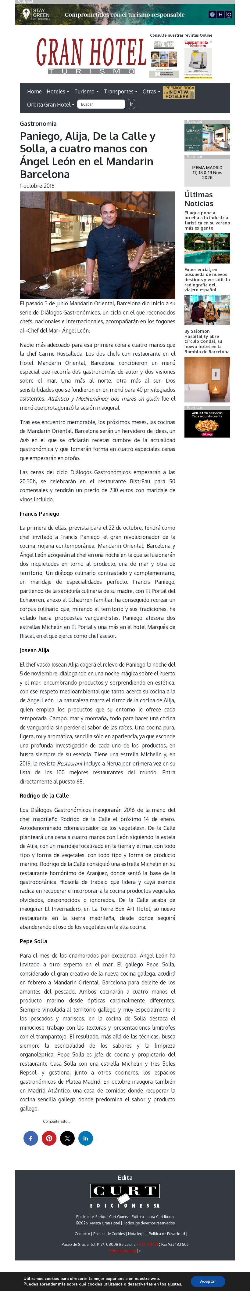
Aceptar (208, 1281)
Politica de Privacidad (167, 1233)
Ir (131, 104)
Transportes (119, 91)
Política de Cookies (109, 1233)
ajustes (174, 1284)
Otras (149, 91)
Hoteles (56, 91)
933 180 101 (148, 1244)
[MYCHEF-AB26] (207, 425)
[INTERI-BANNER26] (207, 173)
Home (34, 91)
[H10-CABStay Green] (125, 16)
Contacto (82, 1233)
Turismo (84, 91)
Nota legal (136, 1233)
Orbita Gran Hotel (48, 104)
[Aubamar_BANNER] (207, 138)
